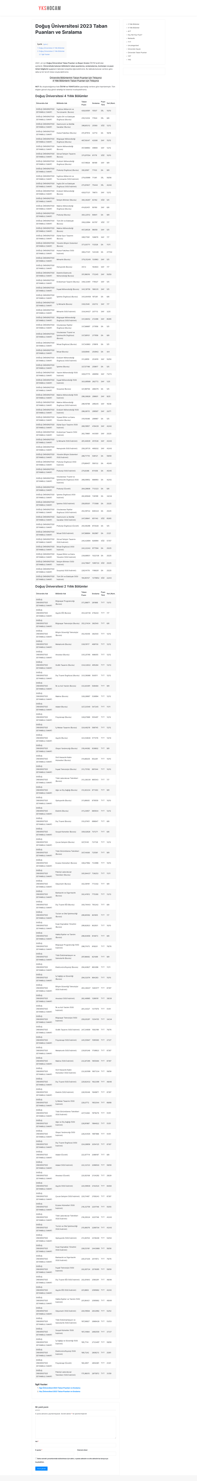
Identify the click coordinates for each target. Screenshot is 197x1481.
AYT (129, 31)
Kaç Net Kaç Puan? (135, 35)
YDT (129, 56)
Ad (37, 1441)
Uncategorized (133, 45)
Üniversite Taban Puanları (137, 52)
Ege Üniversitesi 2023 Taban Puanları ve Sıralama (59, 1388)
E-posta (38, 1450)
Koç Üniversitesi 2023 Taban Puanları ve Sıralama (59, 1391)
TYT (129, 42)
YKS (129, 60)
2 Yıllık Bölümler (133, 24)
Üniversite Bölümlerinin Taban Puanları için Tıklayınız (76, 77)
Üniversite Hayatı (134, 49)
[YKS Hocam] (49, 8)
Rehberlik (131, 38)
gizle (45, 44)
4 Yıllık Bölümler (133, 28)
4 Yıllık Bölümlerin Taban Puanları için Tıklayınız (76, 80)
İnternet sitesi (82, 1450)
